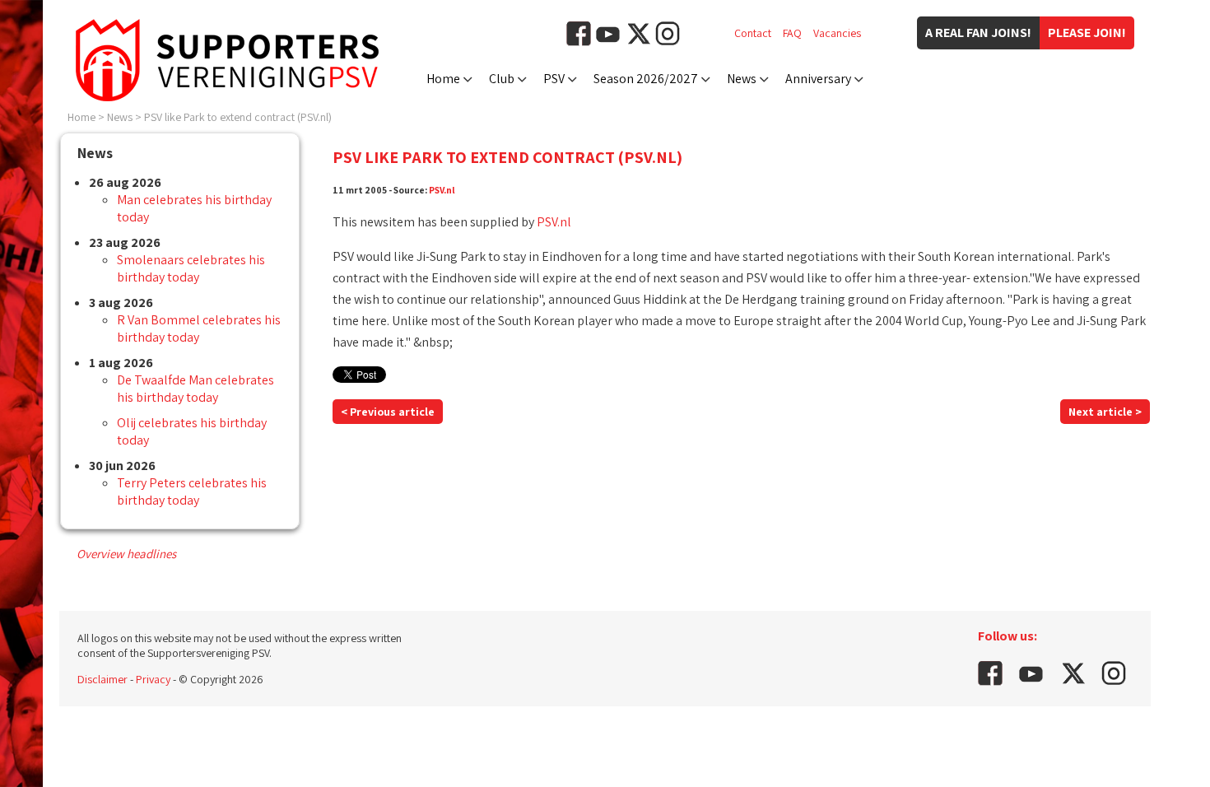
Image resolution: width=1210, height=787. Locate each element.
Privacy (153, 679)
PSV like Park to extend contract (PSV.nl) (238, 116)
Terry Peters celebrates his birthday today (192, 491)
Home (443, 78)
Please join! (1087, 32)
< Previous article (388, 411)
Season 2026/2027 (645, 78)
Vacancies (837, 33)
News (741, 78)
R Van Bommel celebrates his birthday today (199, 328)
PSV (554, 78)
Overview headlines (126, 553)
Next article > (1105, 411)
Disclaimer (102, 679)
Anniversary (818, 78)
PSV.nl (442, 190)
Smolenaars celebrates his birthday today (191, 268)
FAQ (792, 33)
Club (501, 78)
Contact (752, 33)
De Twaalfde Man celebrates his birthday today (195, 388)
